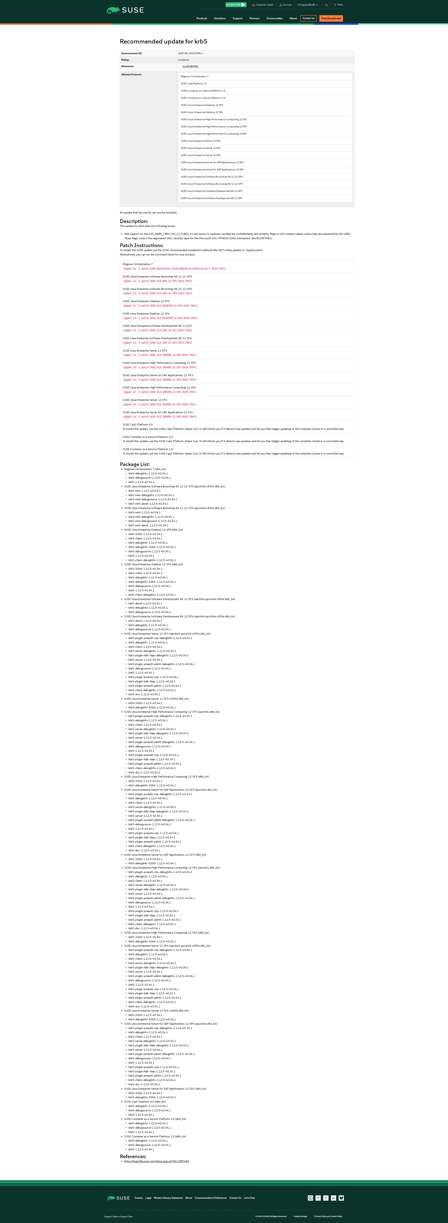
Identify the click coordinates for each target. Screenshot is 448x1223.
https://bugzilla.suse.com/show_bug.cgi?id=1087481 (156, 1161)
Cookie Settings (300, 1216)
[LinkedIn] (333, 1198)
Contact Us (309, 18)
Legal (148, 1197)
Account (287, 4)
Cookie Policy (336, 1216)
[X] (325, 1198)
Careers (139, 1197)
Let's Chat (249, 1197)
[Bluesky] (341, 1198)
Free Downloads (331, 18)
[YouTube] (310, 1198)
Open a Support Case (122, 1216)
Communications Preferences (211, 1197)
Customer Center (264, 4)
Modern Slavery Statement (168, 1197)
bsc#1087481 (190, 66)
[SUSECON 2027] (236, 4)
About (188, 1197)
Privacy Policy (320, 1216)
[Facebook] (318, 1198)
